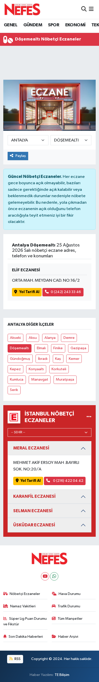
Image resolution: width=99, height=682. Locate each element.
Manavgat (39, 379)
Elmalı (41, 348)
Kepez (15, 369)
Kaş (58, 359)
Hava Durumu (69, 594)
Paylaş (20, 156)
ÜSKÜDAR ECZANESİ (34, 525)
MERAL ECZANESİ (31, 448)
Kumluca (16, 379)
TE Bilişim (62, 675)
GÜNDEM (32, 25)
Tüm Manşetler (70, 619)
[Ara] (84, 9)
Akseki (15, 338)
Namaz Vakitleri (23, 606)
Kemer (74, 359)
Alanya (50, 338)
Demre (69, 338)
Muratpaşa (65, 379)
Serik (14, 390)
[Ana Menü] (91, 9)
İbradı (42, 359)
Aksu (33, 338)
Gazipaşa (78, 348)
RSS (17, 659)
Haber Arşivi (68, 636)
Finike (58, 348)
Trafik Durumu (69, 606)
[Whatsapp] (54, 576)
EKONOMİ (75, 25)
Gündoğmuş (20, 359)
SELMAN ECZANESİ (33, 511)
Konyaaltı (36, 369)
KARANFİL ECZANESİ (34, 496)
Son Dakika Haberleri (26, 636)
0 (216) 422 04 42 (67, 481)
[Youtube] (45, 576)
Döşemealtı (19, 348)
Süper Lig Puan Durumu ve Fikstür (25, 621)
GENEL (10, 25)
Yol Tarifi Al (29, 292)
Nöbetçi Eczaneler (25, 594)
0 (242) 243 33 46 (66, 292)
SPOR (53, 25)
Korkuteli (59, 369)
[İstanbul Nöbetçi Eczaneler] (89, 417)
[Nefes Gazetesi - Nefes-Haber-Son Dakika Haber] (22, 9)
